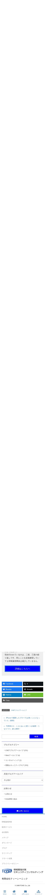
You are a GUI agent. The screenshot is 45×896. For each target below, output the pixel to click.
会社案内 (5, 832)
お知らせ (8, 794)
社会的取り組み (11, 799)
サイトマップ (7, 853)
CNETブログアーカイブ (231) (16, 750)
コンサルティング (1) (13, 760)
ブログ (4, 848)
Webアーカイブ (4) (12, 755)
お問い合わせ (25, 894)
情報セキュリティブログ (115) (16, 765)
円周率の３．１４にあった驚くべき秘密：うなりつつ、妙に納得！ (22, 727)
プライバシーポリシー (10, 864)
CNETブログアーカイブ (19, 710)
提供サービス (7, 827)
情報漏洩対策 (7, 822)
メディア (5, 837)
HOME (4, 817)
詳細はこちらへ (22, 669)
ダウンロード (7, 843)
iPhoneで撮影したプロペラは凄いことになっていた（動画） (22, 719)
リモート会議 (7, 858)
